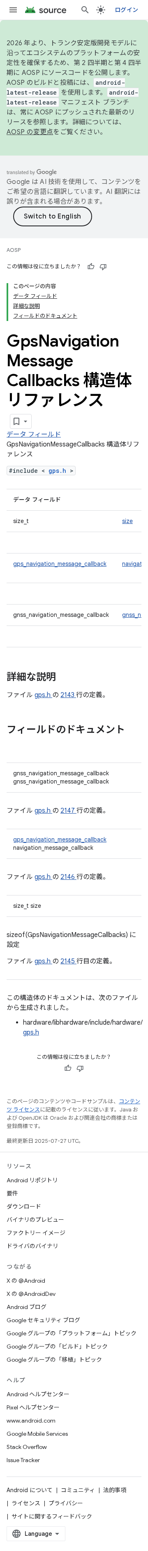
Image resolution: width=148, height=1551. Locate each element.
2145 (68, 961)
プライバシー (66, 1503)
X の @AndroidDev (31, 1294)
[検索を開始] (85, 10)
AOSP (14, 249)
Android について (30, 1490)
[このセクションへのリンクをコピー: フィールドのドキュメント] (15, 744)
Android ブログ (26, 1307)
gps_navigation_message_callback (59, 563)
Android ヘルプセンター (38, 1394)
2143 (68, 695)
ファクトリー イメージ (36, 1233)
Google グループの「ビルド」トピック (57, 1346)
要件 (12, 1193)
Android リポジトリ (32, 1180)
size (127, 521)
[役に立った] (91, 266)
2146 (68, 877)
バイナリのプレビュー (35, 1219)
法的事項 (114, 1490)
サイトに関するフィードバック (52, 1516)
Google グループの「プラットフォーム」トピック (71, 1333)
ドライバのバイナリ (32, 1246)
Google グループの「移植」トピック (54, 1359)
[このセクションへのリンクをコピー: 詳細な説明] (66, 678)
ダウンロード (24, 1206)
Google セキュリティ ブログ (43, 1320)
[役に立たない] (103, 266)
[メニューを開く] (13, 10)
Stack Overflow (27, 1447)
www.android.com (31, 1420)
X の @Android (26, 1280)
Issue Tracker (23, 1460)
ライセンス (26, 1503)
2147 (68, 811)
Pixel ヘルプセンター (33, 1407)
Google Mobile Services (37, 1433)
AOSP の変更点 (30, 132)
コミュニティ (78, 1490)
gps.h (59, 470)
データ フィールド (34, 434)
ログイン (126, 10)
